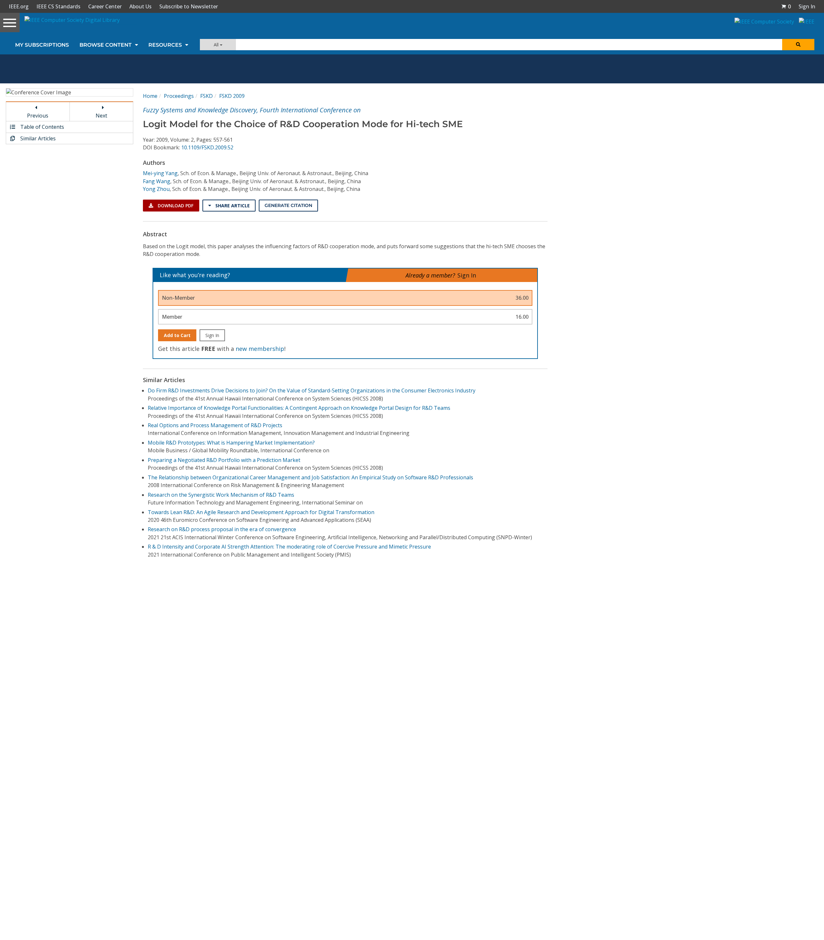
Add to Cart (177, 335)
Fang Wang (156, 181)
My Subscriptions (42, 45)
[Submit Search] (798, 44)
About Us (140, 6)
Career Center (105, 6)
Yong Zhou (156, 189)
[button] (786, 6)
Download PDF (174, 205)
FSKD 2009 (232, 95)
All (217, 45)
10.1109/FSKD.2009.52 (207, 147)
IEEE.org (19, 6)
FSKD (206, 95)
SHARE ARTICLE (232, 205)
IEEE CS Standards (58, 6)
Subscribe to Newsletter (188, 6)
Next (101, 115)
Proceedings (179, 95)
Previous (37, 115)
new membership (260, 348)
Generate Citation (288, 205)
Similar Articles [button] (37, 138)
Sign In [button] (807, 6)
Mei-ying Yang (160, 173)
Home (150, 95)
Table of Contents (41, 126)
